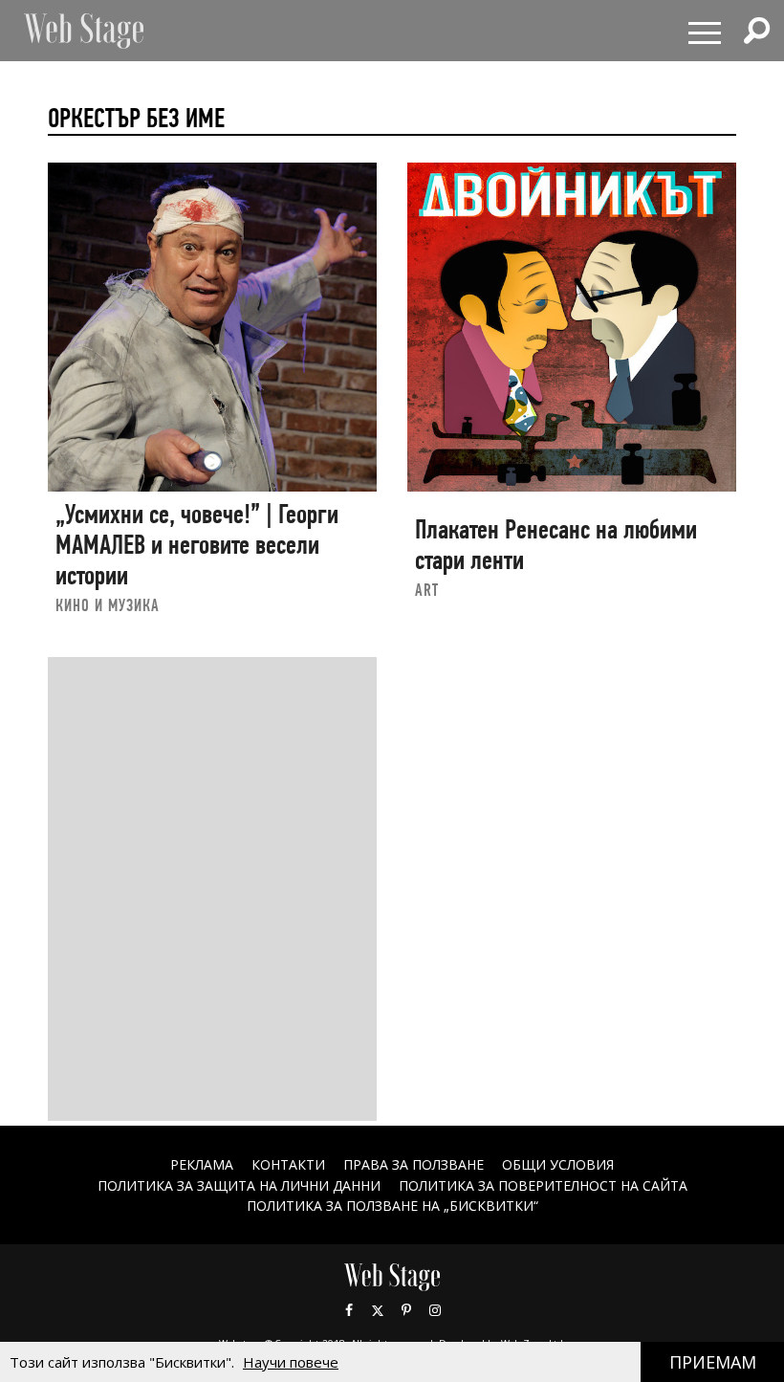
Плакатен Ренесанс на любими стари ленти (556, 545)
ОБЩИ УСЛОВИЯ (558, 1164)
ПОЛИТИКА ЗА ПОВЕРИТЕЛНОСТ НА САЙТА (543, 1185)
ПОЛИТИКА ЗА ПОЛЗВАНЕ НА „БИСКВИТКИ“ (392, 1205)
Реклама (201, 1164)
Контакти (288, 1164)
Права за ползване (413, 1164)
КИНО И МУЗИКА (107, 605)
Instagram (435, 1310)
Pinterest (406, 1310)
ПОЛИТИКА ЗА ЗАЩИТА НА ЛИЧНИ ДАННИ (239, 1185)
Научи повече (290, 1361)
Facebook (349, 1310)
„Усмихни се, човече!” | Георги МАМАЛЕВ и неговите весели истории (196, 544)
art (427, 590)
